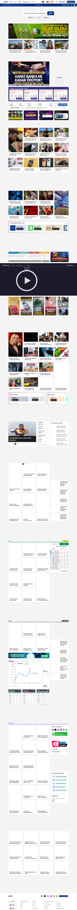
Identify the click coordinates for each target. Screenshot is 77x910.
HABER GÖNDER (67, 5)
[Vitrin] (45, 2)
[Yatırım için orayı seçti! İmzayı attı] (14, 475)
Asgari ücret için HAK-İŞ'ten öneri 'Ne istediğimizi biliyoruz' (63, 643)
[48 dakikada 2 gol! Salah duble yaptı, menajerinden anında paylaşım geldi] (14, 555)
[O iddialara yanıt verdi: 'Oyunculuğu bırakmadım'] (46, 195)
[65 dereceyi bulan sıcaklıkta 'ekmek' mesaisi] (46, 337)
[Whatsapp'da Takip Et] (66, 730)
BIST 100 (13, 663)
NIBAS (10, 697)
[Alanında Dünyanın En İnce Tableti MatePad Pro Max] (31, 195)
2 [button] (12, 443)
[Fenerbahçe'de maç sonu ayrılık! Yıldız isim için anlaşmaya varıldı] (28, 547)
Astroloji (33, 904)
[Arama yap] (57, 1)
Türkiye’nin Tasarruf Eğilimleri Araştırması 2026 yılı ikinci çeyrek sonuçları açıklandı (31, 844)
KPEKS (10, 695)
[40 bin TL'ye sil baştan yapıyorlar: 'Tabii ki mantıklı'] (55, 668)
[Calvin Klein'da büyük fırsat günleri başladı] (31, 352)
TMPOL (10, 701)
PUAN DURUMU (55, 544)
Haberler (22, 902)
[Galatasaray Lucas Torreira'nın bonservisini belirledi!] (46, 210)
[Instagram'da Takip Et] (58, 730)
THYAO (38, 695)
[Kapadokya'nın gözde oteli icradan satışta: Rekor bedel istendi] (16, 85)
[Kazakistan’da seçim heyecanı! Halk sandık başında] (15, 210)
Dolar (28, 660)
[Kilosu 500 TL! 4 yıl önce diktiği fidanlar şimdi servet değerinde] (46, 132)
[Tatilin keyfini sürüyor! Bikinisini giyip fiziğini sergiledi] (14, 774)
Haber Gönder (64, 896)
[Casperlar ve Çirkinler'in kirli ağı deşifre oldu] (35, 85)
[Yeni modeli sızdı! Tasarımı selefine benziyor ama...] (31, 147)
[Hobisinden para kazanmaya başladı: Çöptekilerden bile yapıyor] (46, 850)
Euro (33, 660)
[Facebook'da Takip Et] (53, 730)
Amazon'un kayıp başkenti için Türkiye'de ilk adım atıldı (64, 492)
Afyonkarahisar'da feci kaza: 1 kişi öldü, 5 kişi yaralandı (64, 483)
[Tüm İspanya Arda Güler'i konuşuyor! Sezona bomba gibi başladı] (33, 85)
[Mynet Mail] (74, 5)
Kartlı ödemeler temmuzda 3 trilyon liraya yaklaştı (30, 858)
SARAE (10, 703)
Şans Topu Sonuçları (61, 786)
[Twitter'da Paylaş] (61, 802)
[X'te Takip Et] (45, 896)
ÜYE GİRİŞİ (62, 1)
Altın (38, 660)
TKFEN (24, 703)
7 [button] (26, 443)
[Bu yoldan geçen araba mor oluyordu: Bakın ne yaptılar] (55, 508)
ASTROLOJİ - (47, 114)
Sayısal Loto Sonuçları (61, 780)
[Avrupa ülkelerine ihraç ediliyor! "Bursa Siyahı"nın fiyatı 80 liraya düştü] (46, 85)
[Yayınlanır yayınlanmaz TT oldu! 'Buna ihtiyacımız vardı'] (28, 729)
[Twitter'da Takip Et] (55, 730)
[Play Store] (12, 901)
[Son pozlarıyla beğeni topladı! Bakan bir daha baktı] (14, 737)
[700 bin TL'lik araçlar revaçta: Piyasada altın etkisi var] (55, 676)
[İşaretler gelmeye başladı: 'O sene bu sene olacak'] (45, 679)
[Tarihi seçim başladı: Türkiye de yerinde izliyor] (40, 85)
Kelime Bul (58, 902)
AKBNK (38, 699)
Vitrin (33, 906)
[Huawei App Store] (12, 908)
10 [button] (34, 443)
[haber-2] (26, 306)
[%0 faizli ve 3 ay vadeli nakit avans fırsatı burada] (61, 147)
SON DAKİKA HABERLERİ (6, 5)
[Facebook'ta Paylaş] (58, 802)
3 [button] (15, 443)
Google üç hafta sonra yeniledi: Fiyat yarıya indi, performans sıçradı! (61, 873)
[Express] (50, 2)
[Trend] (43, 2)
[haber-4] (50, 306)
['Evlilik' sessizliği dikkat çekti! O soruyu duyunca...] (28, 774)
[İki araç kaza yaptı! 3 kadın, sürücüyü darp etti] (36, 85)
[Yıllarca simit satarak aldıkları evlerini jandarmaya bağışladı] (46, 147)
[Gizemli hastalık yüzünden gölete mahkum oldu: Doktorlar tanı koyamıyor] (10, 85)
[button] (2, 1)
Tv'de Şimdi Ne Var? (56, 751)
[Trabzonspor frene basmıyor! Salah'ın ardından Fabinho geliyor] (37, 85)
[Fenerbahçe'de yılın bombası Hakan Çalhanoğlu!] (43, 85)
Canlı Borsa (66, 620)
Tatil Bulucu (59, 906)
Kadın (21, 908)
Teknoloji (34, 901)
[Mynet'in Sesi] (31, 115)
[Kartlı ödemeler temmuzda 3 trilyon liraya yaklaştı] (31, 850)
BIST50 (16, 660)
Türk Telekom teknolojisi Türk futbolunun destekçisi (15, 872)
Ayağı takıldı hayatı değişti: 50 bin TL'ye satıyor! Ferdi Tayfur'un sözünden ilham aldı (64, 661)
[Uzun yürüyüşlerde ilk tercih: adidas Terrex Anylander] (31, 382)
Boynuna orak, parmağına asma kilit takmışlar (64, 500)
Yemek (21, 906)
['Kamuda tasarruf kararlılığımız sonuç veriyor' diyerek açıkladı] (28, 642)
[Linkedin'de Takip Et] (61, 730)
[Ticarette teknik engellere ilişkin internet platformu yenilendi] (46, 382)
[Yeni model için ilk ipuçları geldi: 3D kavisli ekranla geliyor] (31, 337)
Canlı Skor (65, 541)
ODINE (24, 697)
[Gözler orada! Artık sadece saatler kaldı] (14, 635)
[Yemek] (47, 2)
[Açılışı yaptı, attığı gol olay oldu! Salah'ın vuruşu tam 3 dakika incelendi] (38, 31)
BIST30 (22, 660)
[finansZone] (60, 256)
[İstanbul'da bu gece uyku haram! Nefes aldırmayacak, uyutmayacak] (11, 85)
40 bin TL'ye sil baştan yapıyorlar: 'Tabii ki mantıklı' (63, 668)
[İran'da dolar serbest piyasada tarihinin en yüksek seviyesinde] (28, 627)
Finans (21, 904)
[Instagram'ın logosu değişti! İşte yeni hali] (46, 866)
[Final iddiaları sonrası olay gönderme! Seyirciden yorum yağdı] (28, 789)
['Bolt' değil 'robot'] (24, 85)
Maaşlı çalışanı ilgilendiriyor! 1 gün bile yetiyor (63, 652)
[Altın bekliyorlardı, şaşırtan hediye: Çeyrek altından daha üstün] (28, 498)
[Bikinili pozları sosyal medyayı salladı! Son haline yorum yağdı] (14, 759)
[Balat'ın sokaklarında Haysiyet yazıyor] (62, 850)
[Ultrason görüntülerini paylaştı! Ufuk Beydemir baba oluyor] (44, 85)
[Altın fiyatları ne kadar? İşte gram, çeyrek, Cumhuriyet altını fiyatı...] (31, 132)
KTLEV (38, 703)
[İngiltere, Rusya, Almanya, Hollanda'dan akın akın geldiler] (14, 498)
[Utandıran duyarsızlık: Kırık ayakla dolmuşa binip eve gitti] (32, 85)
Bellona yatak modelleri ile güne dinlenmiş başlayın (15, 842)
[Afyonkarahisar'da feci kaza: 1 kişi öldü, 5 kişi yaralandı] (55, 483)
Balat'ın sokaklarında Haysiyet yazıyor (60, 857)
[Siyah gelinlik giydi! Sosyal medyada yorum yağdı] (43, 805)
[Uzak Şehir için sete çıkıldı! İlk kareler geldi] (15, 140)
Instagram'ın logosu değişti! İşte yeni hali (44, 872)
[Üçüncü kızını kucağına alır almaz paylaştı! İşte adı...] (43, 767)
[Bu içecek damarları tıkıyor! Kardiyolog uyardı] (31, 210)
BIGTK (10, 699)
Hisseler (46, 906)
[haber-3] (38, 306)
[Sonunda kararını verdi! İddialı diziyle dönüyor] (28, 759)
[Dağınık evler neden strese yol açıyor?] (31, 367)
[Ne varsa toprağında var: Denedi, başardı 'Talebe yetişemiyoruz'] (62, 835)
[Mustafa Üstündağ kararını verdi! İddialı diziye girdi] (61, 374)
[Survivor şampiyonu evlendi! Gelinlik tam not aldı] (43, 744)
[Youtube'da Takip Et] (64, 730)
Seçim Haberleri (35, 908)
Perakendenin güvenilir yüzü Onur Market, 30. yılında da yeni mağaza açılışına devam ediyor (45, 844)
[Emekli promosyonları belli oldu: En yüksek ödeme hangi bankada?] (14, 85)
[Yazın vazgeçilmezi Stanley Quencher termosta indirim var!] (28, 483)
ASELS (38, 697)
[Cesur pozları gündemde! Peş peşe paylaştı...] (28, 805)
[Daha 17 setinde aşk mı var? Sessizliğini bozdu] (15, 367)
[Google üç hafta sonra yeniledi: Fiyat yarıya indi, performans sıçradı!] (62, 866)
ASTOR (38, 701)
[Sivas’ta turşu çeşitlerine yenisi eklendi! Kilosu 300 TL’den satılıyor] (48, 85)
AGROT (24, 695)
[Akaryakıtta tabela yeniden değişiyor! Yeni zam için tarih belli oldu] (47, 85)
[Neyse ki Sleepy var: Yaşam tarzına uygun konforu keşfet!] (28, 85)
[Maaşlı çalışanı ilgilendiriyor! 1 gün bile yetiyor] (55, 651)
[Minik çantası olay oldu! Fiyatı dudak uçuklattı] (28, 744)
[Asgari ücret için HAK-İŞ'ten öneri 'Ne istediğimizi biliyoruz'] (55, 643)
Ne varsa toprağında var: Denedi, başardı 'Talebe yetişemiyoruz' (61, 843)
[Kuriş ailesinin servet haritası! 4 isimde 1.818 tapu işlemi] (9, 85)
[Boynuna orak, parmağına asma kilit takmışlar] (55, 500)
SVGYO (24, 699)
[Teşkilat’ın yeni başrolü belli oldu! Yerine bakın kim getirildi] (43, 505)
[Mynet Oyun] (15, 115)
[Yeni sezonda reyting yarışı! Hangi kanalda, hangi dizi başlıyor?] (14, 797)
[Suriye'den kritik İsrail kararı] (39, 85)
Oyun (57, 901)
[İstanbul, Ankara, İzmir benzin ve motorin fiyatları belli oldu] (43, 468)
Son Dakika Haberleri (24, 901)
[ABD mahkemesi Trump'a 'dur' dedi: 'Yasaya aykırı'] (28, 72)
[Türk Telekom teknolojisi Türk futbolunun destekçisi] (15, 866)
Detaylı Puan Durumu (64, 571)
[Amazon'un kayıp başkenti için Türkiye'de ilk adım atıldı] (55, 492)
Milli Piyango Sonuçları (61, 776)
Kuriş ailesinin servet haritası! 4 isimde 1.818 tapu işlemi (17, 5)
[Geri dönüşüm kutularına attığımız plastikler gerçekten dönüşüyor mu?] (28, 468)
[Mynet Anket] (52, 2)
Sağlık (33, 902)
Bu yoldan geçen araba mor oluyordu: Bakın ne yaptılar (64, 508)
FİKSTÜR (64, 544)
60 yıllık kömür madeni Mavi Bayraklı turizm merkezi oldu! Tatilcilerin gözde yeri (63, 518)
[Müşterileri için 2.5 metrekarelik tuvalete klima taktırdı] (61, 203)
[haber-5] (63, 306)
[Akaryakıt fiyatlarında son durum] (15, 382)
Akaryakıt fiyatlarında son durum (30, 872)
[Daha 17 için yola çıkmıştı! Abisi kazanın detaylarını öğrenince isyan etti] (43, 789)
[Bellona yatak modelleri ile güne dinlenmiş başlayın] (15, 835)
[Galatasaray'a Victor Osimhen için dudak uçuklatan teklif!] (18, 85)
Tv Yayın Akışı (54, 749)
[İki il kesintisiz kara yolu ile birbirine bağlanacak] (21, 85)
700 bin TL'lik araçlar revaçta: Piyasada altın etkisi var (63, 676)
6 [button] (23, 443)
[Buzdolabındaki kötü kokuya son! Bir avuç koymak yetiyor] (43, 483)
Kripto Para (47, 908)
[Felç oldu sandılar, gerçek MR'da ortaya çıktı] (13, 85)
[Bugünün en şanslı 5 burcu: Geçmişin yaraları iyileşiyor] (15, 195)
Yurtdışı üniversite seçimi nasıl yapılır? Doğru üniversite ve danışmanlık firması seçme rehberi (14, 859)
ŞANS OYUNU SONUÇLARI (58, 773)
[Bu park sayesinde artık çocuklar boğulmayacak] (46, 367)
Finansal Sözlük (47, 904)
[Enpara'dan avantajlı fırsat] (29, 85)
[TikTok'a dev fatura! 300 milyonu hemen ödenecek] (46, 352)
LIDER (24, 701)
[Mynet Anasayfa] (6, 1)
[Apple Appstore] (12, 905)
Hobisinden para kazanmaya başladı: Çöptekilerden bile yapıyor (46, 858)
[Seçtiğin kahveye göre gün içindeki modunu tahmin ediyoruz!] (61, 337)
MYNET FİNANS (15, 107)
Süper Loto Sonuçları (61, 783)
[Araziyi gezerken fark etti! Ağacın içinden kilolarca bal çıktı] (14, 513)
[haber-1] (13, 306)
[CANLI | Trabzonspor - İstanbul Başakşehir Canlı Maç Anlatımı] (28, 562)
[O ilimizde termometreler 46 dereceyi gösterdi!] (28, 513)
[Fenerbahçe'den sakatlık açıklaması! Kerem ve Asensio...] (43, 562)
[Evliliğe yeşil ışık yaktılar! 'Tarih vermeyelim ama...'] (43, 729)
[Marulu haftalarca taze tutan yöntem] (61, 352)
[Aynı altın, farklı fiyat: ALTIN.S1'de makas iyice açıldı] (22, 85)
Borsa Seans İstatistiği (48, 901)
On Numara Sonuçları (61, 790)
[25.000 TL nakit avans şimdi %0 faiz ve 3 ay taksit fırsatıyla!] (20, 85)
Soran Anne (59, 904)
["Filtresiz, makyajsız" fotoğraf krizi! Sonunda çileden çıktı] (15, 344)
